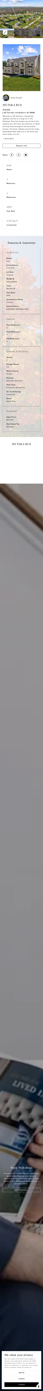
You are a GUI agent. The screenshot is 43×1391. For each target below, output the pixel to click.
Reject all (21, 1372)
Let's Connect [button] (21, 1190)
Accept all (22, 1384)
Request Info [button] (21, 146)
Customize (21, 1378)
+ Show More (8, 139)
